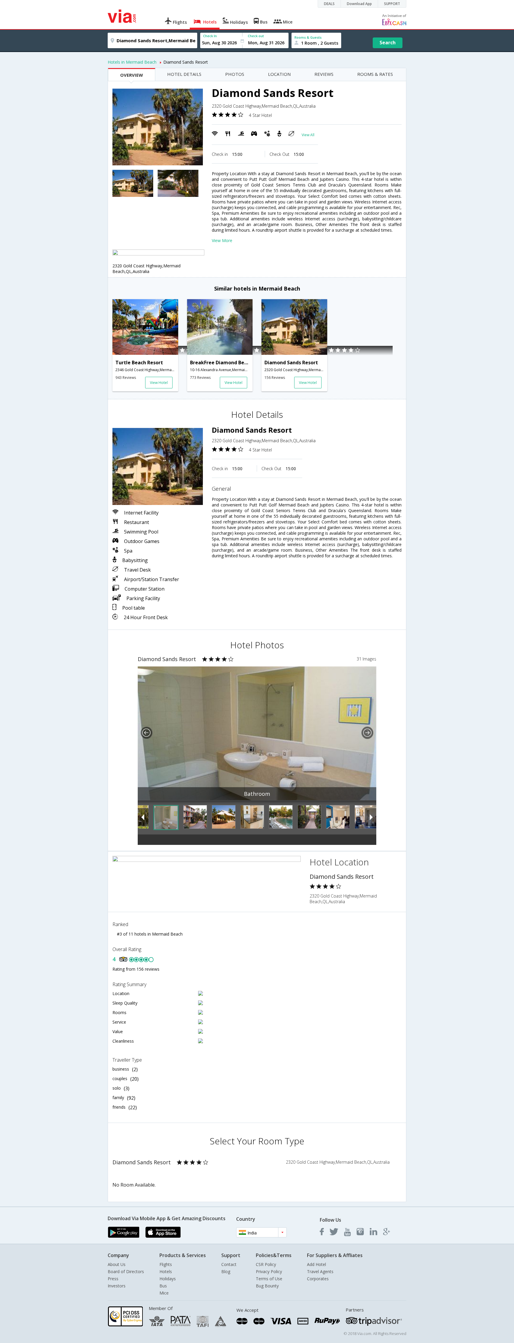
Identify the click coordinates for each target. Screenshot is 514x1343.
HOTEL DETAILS (184, 74)
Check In (210, 36)
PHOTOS (234, 74)
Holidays (167, 1278)
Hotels (165, 1271)
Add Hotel (316, 1264)
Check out (256, 36)
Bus (163, 1286)
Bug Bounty (267, 1286)
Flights (165, 1264)
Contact (228, 1264)
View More (222, 240)
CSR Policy (266, 1264)
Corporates (318, 1278)
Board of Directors (126, 1271)
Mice (164, 1293)
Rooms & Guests (308, 37)
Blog (225, 1271)
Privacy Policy (269, 1271)
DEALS (329, 3)
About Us (117, 1264)
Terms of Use (269, 1278)
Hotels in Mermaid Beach (132, 62)
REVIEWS (323, 74)
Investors (117, 1286)
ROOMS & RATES (375, 74)
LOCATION (279, 74)
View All (308, 134)
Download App (359, 3)
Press (113, 1278)
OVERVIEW (131, 75)
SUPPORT (392, 3)
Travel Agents (320, 1271)
